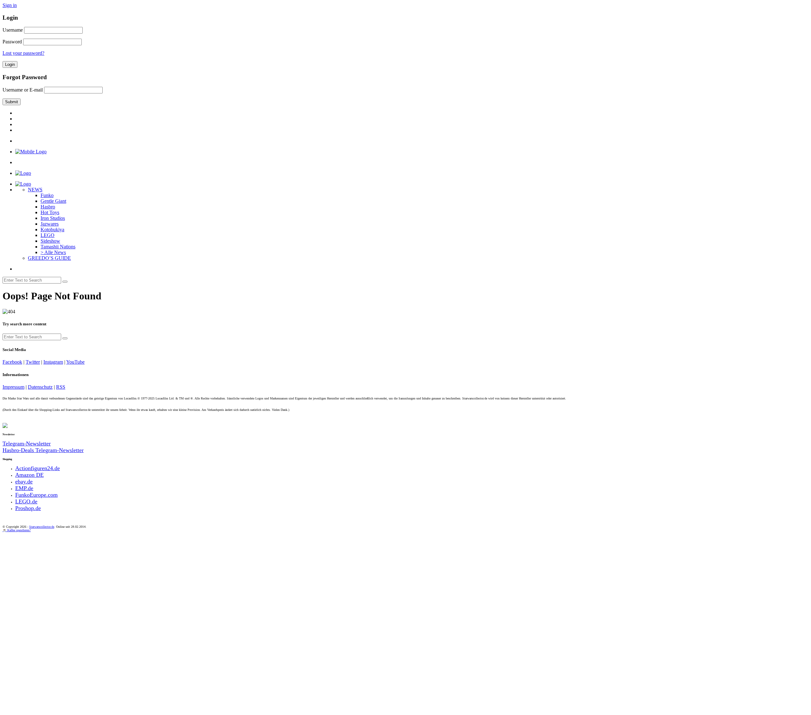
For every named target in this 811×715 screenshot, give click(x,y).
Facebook (12, 362)
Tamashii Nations (58, 246)
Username (13, 30)
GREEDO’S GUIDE (49, 258)
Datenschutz (40, 387)
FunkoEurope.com (36, 495)
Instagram (53, 362)
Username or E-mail (23, 90)
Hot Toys (50, 212)
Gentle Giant (53, 201)
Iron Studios (53, 218)
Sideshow (50, 241)
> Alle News (53, 252)
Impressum (13, 387)
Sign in (10, 5)
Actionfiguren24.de (37, 468)
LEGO (47, 235)
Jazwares (50, 224)
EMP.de (24, 488)
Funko (47, 195)
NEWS (35, 189)
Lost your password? (23, 53)
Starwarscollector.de (41, 526)
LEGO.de (26, 501)
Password (12, 41)
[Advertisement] (193, 579)
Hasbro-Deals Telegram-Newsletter (43, 450)
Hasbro (48, 206)
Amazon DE (29, 475)
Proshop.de (28, 508)
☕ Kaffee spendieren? (17, 530)
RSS (60, 387)
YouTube (75, 362)
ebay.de (24, 481)
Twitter (33, 362)
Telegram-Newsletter (27, 443)
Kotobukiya (52, 229)
